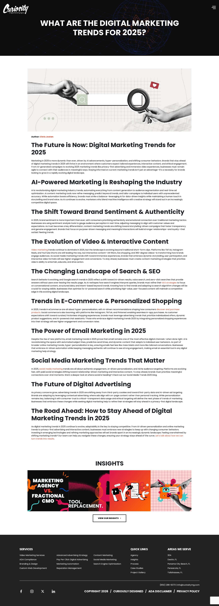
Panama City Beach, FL (179, 563)
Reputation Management (69, 568)
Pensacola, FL (174, 568)
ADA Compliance (28, 559)
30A (169, 555)
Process (135, 563)
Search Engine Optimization (107, 563)
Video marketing (39, 249)
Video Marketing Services (32, 555)
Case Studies (137, 568)
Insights (134, 559)
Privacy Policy (188, 591)
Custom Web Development (33, 568)
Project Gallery (138, 572)
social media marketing (51, 368)
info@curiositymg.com (188, 584)
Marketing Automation (68, 563)
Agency (134, 555)
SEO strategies (169, 282)
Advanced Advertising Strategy (72, 555)
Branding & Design (29, 563)
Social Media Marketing (105, 559)
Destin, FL (172, 559)
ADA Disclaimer (160, 591)
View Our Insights (108, 518)
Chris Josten (46, 136)
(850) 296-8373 (168, 584)
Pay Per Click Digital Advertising (72, 559)
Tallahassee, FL (175, 572)
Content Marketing (103, 555)
